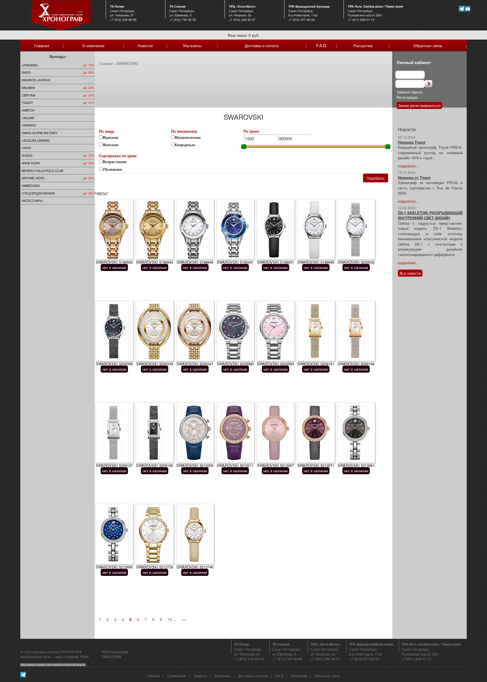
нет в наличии (114, 267)
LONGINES (30, 65)
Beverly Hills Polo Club (42, 170)
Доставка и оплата (262, 45)
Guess (27, 155)
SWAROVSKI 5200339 (154, 363)
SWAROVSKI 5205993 (275, 363)
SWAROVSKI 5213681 (356, 465)
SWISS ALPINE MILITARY (39, 132)
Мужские (110, 137)
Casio (26, 147)
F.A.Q (321, 45)
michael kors (33, 178)
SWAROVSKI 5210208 (194, 465)
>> (184, 619)
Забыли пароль (410, 92)
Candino (29, 125)
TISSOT (27, 102)
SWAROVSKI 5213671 (315, 465)
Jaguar (28, 117)
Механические (188, 137)
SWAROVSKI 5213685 (114, 567)
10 (169, 619)
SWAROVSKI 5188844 (154, 262)
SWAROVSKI (31, 185)
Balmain (28, 87)
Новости (145, 45)
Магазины (192, 45)
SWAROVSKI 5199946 (315, 262)
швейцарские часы (35, 656)
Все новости (410, 273)
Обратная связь (427, 45)
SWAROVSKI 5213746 (194, 567)
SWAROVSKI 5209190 (154, 465)
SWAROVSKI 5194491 (235, 262)
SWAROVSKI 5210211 (235, 465)
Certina (28, 95)
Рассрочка (363, 45)
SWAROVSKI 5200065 (114, 363)
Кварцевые (188, 144)
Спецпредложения (38, 193)
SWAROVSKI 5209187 (114, 465)
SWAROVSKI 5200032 (356, 262)
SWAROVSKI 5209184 (356, 363)
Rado (26, 72)
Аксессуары (32, 200)
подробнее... (408, 165)
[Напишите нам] (467, 9)
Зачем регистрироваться (419, 105)
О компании (93, 45)
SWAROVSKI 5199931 (275, 262)
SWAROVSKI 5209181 (315, 363)
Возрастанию (115, 161)
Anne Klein (31, 163)
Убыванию (116, 169)
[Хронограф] (60, 15)
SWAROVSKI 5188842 (114, 262)
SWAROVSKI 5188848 (194, 262)
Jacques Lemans (36, 140)
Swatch (28, 110)
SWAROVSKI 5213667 (275, 465)
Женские (111, 144)
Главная (41, 45)
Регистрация (407, 97)
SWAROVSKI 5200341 (194, 363)
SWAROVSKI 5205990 (235, 363)
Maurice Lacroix (36, 80)
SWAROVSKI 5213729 (154, 567)
